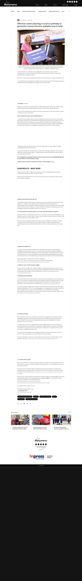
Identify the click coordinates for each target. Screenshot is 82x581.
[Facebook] (68, 2)
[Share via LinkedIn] (24, 403)
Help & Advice (21, 399)
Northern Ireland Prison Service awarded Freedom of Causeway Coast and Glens (61, 428)
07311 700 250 (43, 447)
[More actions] (64, 20)
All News (12, 11)
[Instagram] (74, 2)
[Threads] (72, 2)
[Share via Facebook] (18, 403)
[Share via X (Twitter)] (21, 403)
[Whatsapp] (77, 2)
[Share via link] (27, 403)
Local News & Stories (42, 11)
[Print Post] (30, 403)
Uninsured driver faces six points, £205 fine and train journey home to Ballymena (40, 428)
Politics (18, 11)
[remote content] (41, 93)
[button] (69, 11)
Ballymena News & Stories (54, 11)
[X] (70, 2)
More (63, 11)
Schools (54, 396)
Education (36, 396)
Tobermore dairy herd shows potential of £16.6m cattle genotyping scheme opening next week (19, 428)
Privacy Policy (41, 449)
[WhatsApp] (46, 444)
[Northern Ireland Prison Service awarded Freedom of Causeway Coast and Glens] (62, 420)
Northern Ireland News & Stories (28, 11)
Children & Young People (45, 396)
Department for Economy (31, 399)
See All (69, 412)
